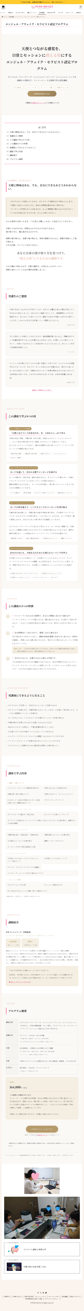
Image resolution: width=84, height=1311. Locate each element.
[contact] (46, 1293)
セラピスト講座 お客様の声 (34, 1249)
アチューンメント (40, 1296)
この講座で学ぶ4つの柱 (19, 139)
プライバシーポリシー (52, 1299)
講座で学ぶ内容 (16, 151)
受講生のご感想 (16, 135)
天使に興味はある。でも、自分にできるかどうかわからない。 (36, 132)
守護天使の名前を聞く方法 (34, 1266)
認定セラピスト (75, 1296)
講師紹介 (13, 155)
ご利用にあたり (17, 1296)
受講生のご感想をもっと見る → (42, 390)
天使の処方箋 (28, 1296)
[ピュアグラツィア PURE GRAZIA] (42, 7)
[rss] (43, 1293)
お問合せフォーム (37, 102)
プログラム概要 (16, 159)
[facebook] (38, 1293)
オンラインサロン (54, 1296)
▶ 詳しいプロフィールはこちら (20, 982)
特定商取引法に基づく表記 (33, 1299)
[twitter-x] (41, 1293)
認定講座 (65, 1296)
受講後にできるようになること (23, 147)
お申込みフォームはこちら (42, 1129)
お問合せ (7, 1296)
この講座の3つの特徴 (19, 143)
